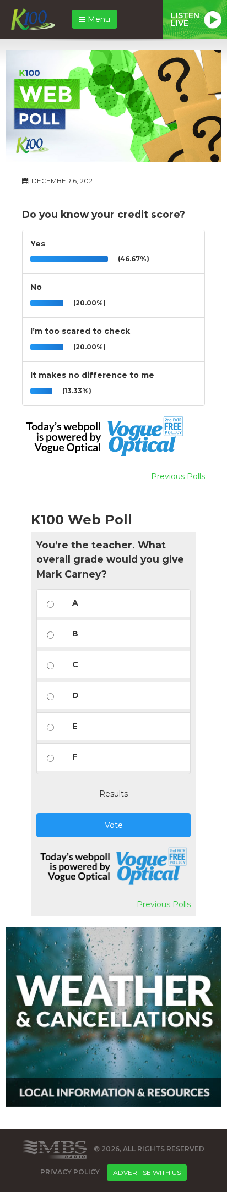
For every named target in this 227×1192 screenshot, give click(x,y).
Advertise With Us (147, 1172)
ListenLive (185, 19)
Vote (114, 825)
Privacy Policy (70, 1172)
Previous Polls (178, 476)
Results (113, 794)
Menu (97, 19)
